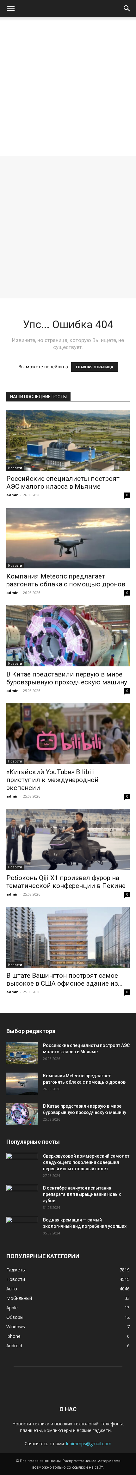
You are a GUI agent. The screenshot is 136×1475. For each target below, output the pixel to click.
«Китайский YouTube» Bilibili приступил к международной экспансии (52, 780)
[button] (11, 8)
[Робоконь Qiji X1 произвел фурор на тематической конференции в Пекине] (68, 839)
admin (12, 495)
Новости (15, 468)
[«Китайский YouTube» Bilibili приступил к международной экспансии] (68, 733)
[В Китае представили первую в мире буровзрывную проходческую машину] (68, 635)
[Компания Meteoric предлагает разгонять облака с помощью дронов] (68, 538)
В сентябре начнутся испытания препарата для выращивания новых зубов (82, 1194)
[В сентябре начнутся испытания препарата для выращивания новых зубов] (22, 1196)
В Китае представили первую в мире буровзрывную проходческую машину (66, 678)
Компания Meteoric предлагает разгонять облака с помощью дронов (65, 580)
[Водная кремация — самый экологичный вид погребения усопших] (22, 1228)
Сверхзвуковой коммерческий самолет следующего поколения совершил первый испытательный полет (86, 1162)
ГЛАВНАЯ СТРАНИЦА (94, 367)
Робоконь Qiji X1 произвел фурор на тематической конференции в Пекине (66, 882)
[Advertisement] (68, 88)
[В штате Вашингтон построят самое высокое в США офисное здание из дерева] (68, 937)
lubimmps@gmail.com (88, 1444)
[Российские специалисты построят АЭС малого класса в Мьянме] (68, 440)
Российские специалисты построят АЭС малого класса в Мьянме (63, 482)
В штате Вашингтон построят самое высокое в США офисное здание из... (64, 979)
